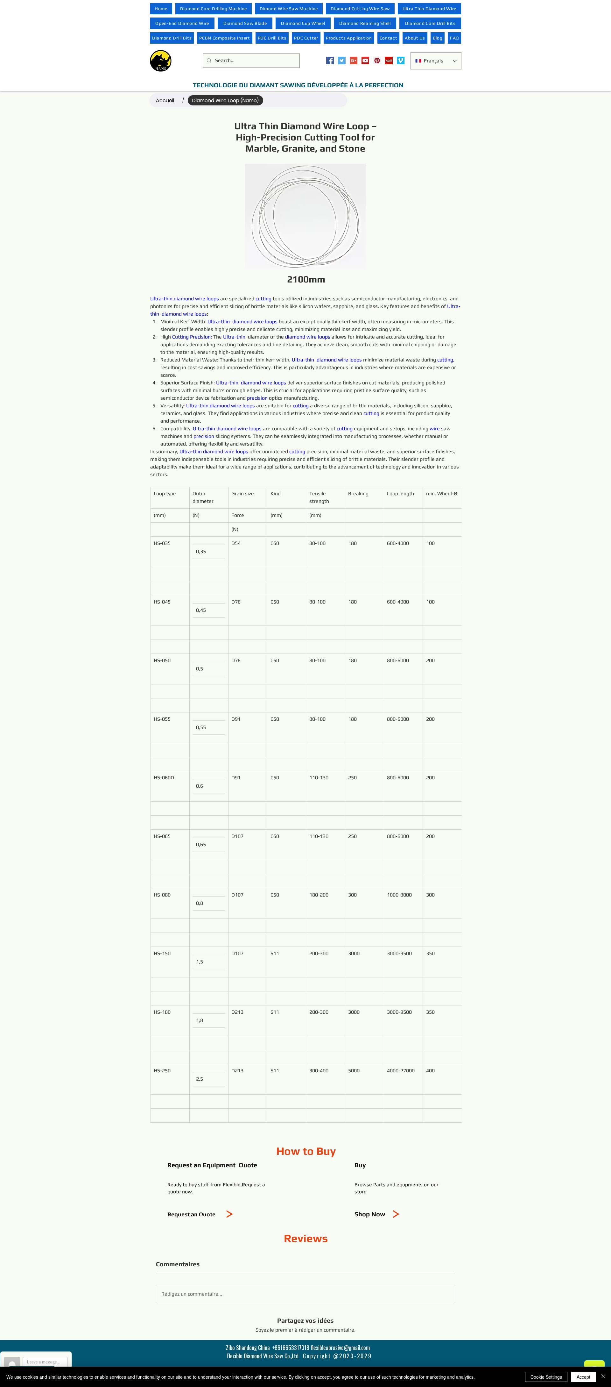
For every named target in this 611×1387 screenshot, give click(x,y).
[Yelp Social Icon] (389, 60)
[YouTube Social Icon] (365, 60)
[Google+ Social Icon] (353, 60)
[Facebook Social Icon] (330, 60)
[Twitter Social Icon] (342, 60)
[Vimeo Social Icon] (400, 60)
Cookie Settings (546, 1377)
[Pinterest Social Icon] (377, 60)
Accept (583, 1377)
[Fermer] (603, 1377)
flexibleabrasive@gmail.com (340, 1347)
